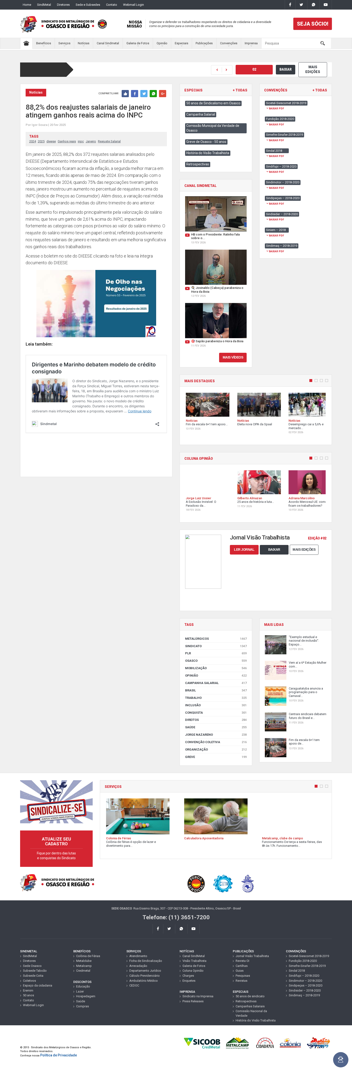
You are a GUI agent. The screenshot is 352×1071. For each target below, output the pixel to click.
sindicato (216, 646)
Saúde (216, 727)
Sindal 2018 (297, 970)
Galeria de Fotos (137, 43)
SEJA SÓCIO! (312, 24)
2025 (41, 141)
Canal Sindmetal (108, 43)
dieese (51, 141)
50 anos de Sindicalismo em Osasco (213, 103)
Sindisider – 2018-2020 (305, 990)
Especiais (181, 43)
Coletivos (29, 980)
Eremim (28, 990)
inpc (81, 141)
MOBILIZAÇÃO (216, 668)
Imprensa (251, 43)
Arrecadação (138, 966)
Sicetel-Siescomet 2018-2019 (309, 956)
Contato (111, 4)
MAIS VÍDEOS (233, 357)
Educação (83, 986)
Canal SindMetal (193, 956)
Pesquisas (243, 975)
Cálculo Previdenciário (144, 975)
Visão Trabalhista (194, 961)
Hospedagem (85, 996)
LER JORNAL (244, 549)
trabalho (216, 698)
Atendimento (138, 956)
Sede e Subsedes (88, 4)
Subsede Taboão (35, 970)
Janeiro (91, 141)
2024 (32, 141)
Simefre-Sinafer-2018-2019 (307, 966)
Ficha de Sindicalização (145, 961)
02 (254, 69)
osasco (216, 660)
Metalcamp (84, 966)
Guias (240, 970)
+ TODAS (240, 90)
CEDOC (134, 985)
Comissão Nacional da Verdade (251, 1013)
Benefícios (43, 43)
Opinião (162, 43)
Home (27, 4)
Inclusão (216, 705)
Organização (216, 749)
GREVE (216, 757)
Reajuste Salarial (109, 141)
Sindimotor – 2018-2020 (305, 980)
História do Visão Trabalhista (207, 153)
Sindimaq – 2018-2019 (304, 995)
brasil (216, 690)
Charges (188, 975)
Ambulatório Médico (143, 980)
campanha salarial (216, 683)
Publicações (204, 43)
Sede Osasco (32, 966)
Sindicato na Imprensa (197, 996)
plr (216, 653)
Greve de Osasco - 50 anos (206, 142)
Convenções (228, 43)
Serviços (64, 43)
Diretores (63, 4)
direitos (216, 720)
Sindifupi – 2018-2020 (304, 975)
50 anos (28, 995)
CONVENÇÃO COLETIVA (216, 742)
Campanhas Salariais (250, 1006)
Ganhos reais (67, 141)
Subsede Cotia (33, 975)
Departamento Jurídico (145, 970)
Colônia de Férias (88, 956)
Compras (82, 1006)
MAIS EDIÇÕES (312, 69)
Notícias (83, 43)
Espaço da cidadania (37, 985)
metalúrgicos (216, 638)
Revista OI (242, 961)
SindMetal (44, 4)
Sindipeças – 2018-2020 (305, 985)
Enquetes (188, 980)
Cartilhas (242, 966)
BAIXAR (285, 69)
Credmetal (83, 970)
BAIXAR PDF (276, 108)
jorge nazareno (216, 734)
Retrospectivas (197, 164)
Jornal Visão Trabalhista (252, 956)
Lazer (80, 991)
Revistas (241, 980)
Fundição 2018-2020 (303, 961)
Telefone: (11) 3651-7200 (176, 917)
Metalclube (83, 961)
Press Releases (193, 1001)
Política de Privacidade (58, 1055)
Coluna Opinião (193, 970)
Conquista (216, 712)
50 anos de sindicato (250, 996)
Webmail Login (133, 4)
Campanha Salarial (200, 114)
